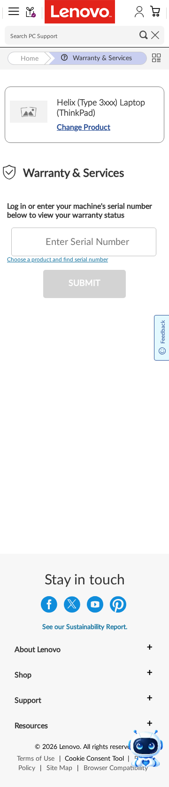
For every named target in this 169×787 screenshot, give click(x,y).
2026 (49, 747)
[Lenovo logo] (80, 12)
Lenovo (69, 747)
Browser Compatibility (116, 768)
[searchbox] (84, 35)
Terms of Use (35, 759)
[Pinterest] (118, 606)
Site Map (59, 768)
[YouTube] (95, 606)
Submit (84, 283)
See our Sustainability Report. (84, 627)
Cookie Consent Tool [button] (94, 759)
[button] (11, 13)
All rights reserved (108, 747)
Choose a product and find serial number (57, 259)
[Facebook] (49, 606)
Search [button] (143, 34)
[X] (72, 606)
